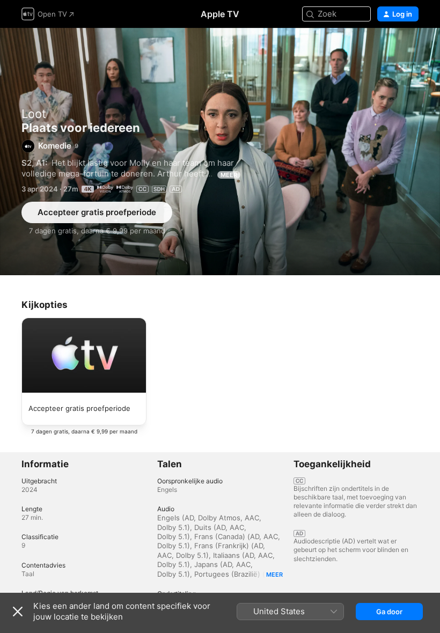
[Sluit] (18, 611)
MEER (229, 175)
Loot (33, 114)
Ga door (389, 611)
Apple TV (220, 14)
